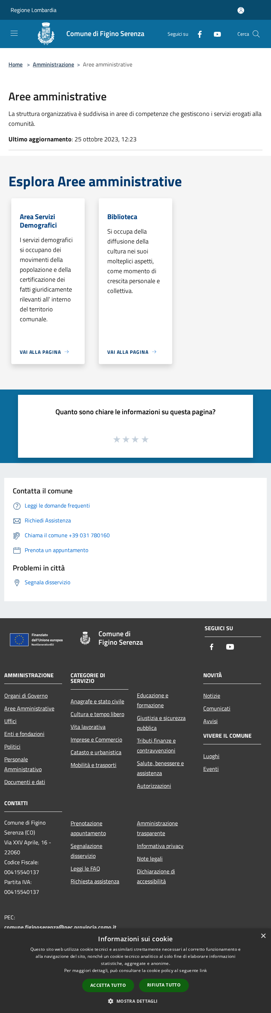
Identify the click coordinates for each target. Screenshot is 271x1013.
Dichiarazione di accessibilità (156, 876)
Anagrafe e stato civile (97, 701)
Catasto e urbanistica (96, 752)
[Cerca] (256, 34)
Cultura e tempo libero (97, 714)
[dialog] (135, 971)
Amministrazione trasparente (157, 828)
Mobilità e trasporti (93, 765)
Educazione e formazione (152, 700)
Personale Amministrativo (23, 764)
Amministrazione (53, 64)
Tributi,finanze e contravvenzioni (156, 745)
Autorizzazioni (154, 785)
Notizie (211, 695)
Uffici (10, 721)
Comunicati (216, 708)
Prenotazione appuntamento (88, 828)
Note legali (150, 858)
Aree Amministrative (29, 708)
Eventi (211, 769)
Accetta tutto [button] (108, 985)
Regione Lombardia (33, 10)
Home (15, 64)
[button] (135, 1001)
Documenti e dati (24, 782)
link (203, 970)
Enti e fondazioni (24, 734)
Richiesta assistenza (95, 881)
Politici (12, 746)
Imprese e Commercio (96, 739)
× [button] (263, 936)
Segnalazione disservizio (86, 851)
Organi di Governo (26, 695)
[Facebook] (197, 34)
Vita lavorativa (88, 726)
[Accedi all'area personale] (241, 10)
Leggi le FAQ (85, 868)
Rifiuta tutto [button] (164, 985)
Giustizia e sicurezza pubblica (161, 723)
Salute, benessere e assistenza (160, 768)
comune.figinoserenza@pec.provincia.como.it (60, 927)
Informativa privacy (160, 846)
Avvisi (210, 721)
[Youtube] (214, 34)
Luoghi (211, 756)
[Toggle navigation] (14, 33)
